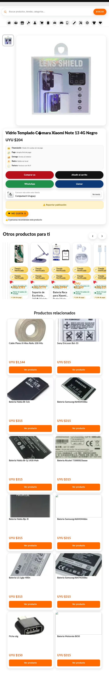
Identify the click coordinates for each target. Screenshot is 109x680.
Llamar (79, 184)
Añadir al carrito (79, 175)
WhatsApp (29, 184)
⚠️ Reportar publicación (54, 205)
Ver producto (30, 370)
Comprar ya (29, 175)
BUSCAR (100, 12)
